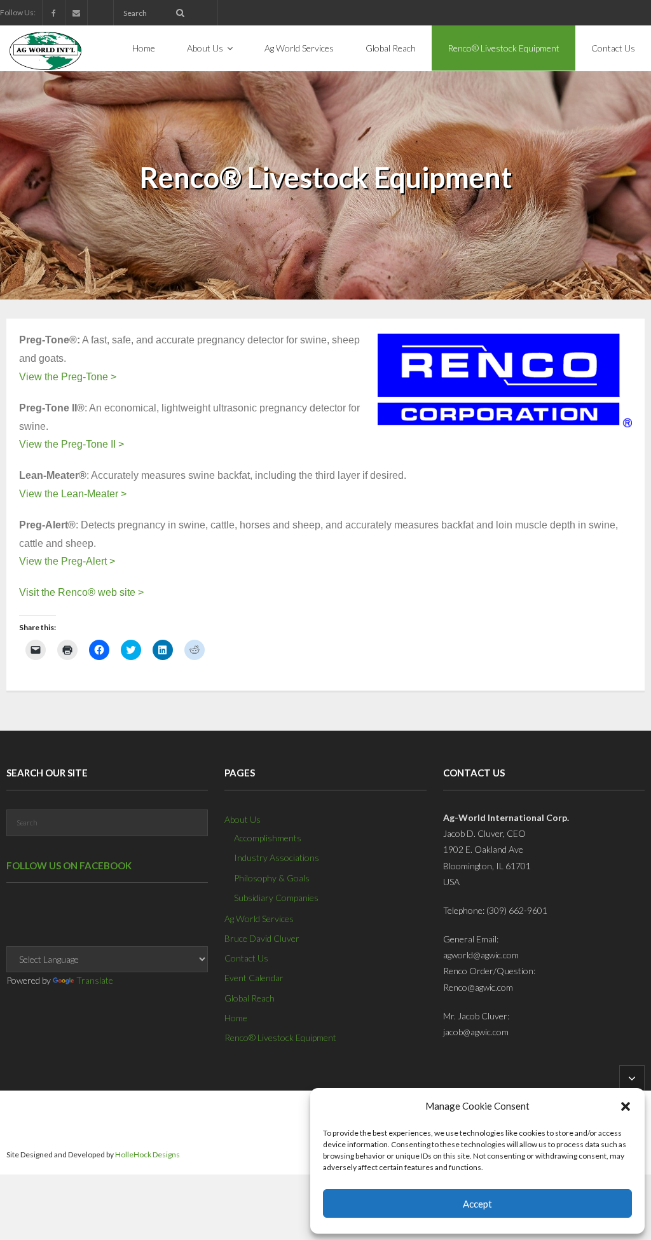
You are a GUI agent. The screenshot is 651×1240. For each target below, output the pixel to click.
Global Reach (249, 998)
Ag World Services (259, 918)
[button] (625, 1106)
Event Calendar (254, 977)
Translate (94, 980)
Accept (477, 1203)
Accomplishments (267, 837)
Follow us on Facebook (69, 865)
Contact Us (246, 958)
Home (235, 1017)
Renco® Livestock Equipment (280, 1037)
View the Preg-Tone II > (71, 444)
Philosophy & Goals (272, 877)
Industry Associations (276, 857)
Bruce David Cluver (261, 938)
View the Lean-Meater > (73, 493)
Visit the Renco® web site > (81, 592)
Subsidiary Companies (276, 897)
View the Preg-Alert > (67, 561)
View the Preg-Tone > (67, 376)
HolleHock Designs (147, 1154)
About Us (242, 819)
